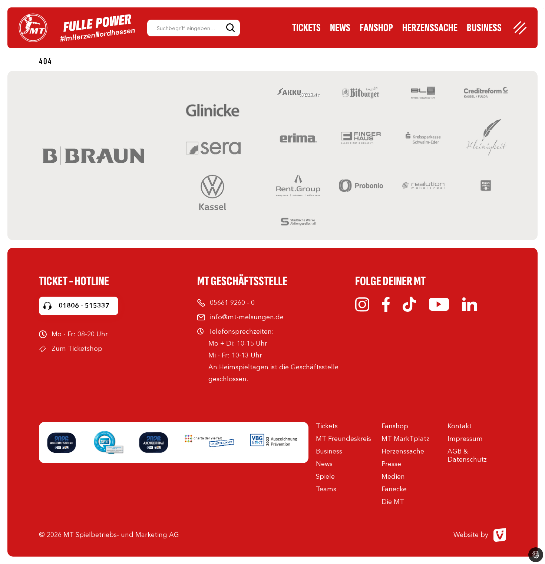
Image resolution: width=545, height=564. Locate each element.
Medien (393, 476)
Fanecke (394, 489)
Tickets (306, 27)
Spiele (325, 476)
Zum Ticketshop (77, 348)
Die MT (393, 502)
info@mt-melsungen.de (247, 317)
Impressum (465, 439)
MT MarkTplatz (405, 439)
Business (484, 27)
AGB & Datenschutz (467, 455)
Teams (326, 489)
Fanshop (376, 27)
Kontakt (459, 426)
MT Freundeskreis (343, 439)
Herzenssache (430, 27)
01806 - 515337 (84, 305)
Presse (391, 464)
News (340, 27)
